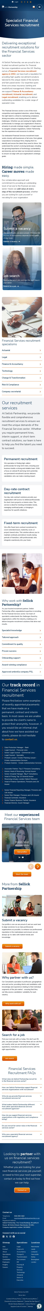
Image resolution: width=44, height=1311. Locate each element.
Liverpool (34, 1252)
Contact (5, 1249)
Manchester (35, 1247)
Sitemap (30, 1306)
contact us (11, 739)
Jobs (4, 1247)
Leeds (33, 1249)
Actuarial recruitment (23, 94)
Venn (24, 1295)
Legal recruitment (10, 97)
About (5, 1252)
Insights (5, 1265)
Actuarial (20, 1275)
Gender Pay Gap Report (32, 1301)
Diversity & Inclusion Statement (14, 1301)
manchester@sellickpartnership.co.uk (27, 1218)
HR (18, 1262)
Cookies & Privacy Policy (13, 1299)
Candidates (6, 1259)
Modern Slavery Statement (16, 1304)
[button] (37, 866)
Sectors (5, 1257)
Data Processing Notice (30, 1299)
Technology (21, 1272)
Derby (33, 1257)
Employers (6, 1262)
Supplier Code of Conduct (18, 1306)
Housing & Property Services (20, 1267)
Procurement (21, 1259)
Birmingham (35, 1259)
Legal (19, 1247)
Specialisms (7, 1254)
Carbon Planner (30, 1304)
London (33, 1262)
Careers (5, 1267)
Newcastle (35, 1254)
